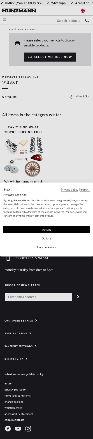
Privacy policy (69, 189)
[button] (10, 189)
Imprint (85, 189)
